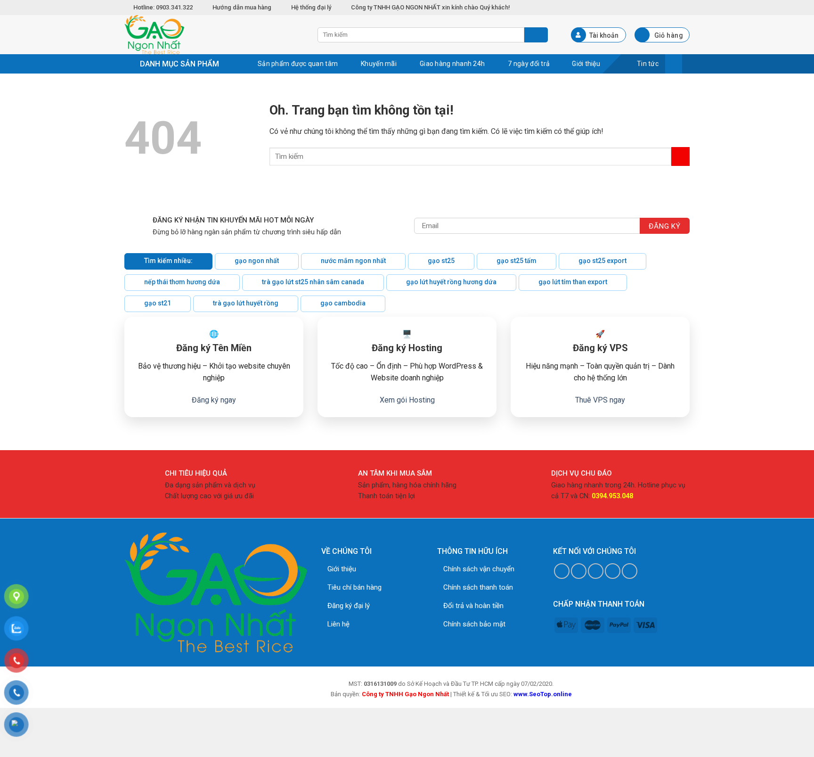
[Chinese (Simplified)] (664, 6)
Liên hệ (338, 624)
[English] (674, 6)
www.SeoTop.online (542, 694)
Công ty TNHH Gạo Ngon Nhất (405, 694)
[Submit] (680, 156)
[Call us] (612, 571)
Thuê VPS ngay (600, 399)
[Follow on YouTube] (629, 571)
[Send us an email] (595, 571)
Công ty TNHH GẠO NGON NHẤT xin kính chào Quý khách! (430, 7)
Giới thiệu (341, 569)
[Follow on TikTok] (578, 571)
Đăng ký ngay (214, 399)
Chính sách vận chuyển (478, 569)
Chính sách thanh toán (478, 587)
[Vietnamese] (685, 6)
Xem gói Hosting (407, 399)
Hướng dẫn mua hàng (241, 7)
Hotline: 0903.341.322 (163, 7)
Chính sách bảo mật (474, 624)
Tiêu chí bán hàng (354, 587)
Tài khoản (604, 35)
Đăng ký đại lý (348, 605)
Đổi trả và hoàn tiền (473, 605)
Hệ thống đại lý (311, 7)
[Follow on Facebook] (562, 571)
